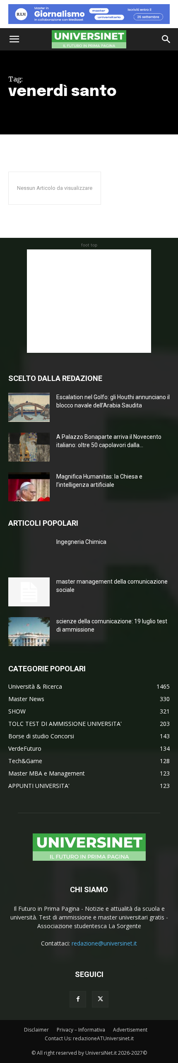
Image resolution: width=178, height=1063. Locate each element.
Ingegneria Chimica (81, 542)
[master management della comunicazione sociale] (29, 591)
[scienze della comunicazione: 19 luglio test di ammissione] (29, 631)
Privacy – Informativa (81, 1029)
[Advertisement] (89, 301)
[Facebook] (78, 999)
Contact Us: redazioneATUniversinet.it (89, 1038)
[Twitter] (100, 999)
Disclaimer (36, 1029)
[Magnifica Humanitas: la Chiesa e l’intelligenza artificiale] (29, 486)
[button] (14, 39)
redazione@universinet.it (104, 943)
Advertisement (130, 1029)
